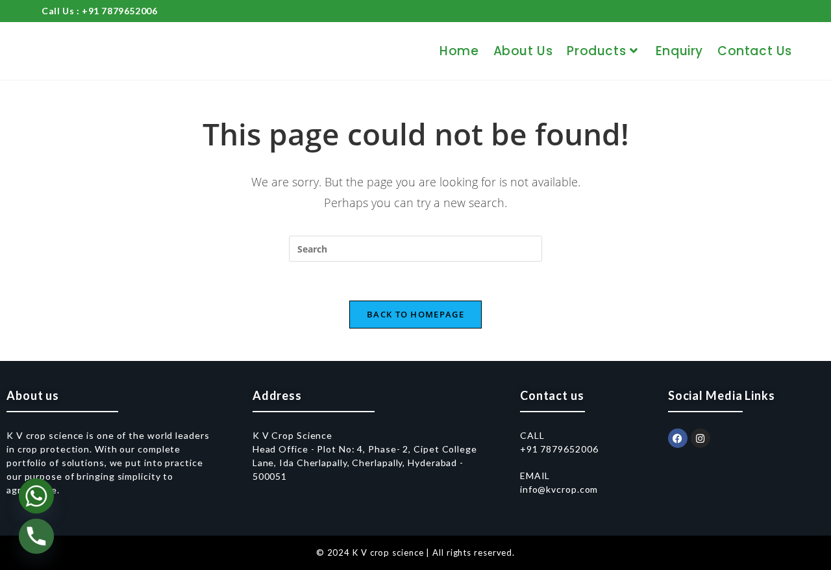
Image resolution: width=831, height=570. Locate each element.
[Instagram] (700, 438)
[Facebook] (678, 438)
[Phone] (36, 536)
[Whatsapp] (36, 496)
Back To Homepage (415, 314)
